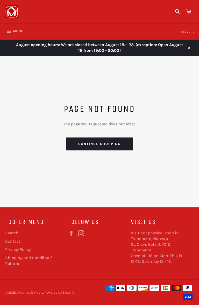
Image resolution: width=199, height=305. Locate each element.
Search (11, 232)
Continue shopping (99, 144)
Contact (12, 241)
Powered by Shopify (59, 292)
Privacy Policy (18, 249)
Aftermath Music (30, 292)
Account (187, 31)
